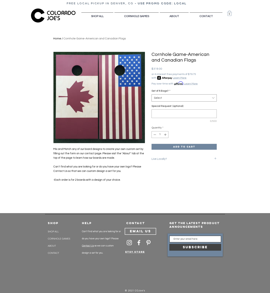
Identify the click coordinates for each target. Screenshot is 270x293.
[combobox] (184, 98)
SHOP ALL (53, 231)
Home (57, 38)
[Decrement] (154, 134)
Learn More (179, 78)
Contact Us (88, 245)
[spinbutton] (160, 134)
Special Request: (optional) (167, 106)
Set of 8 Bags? (161, 91)
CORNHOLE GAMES (59, 238)
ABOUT (52, 245)
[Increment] (165, 134)
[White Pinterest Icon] (148, 242)
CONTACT (53, 253)
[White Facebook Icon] (138, 242)
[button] (229, 13)
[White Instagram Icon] (129, 242)
